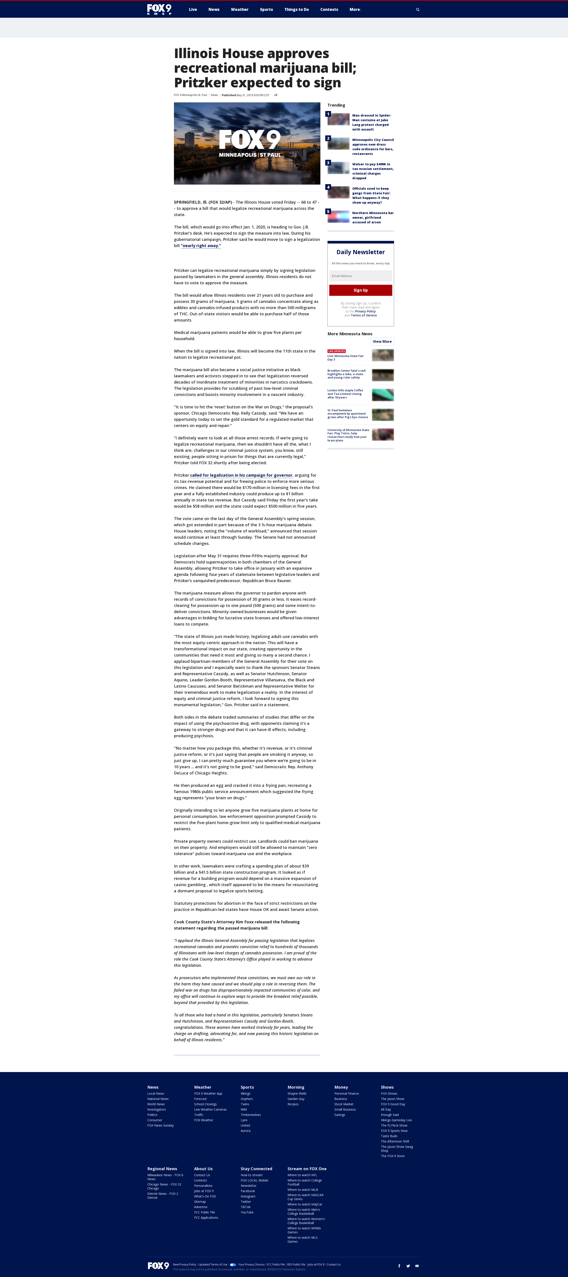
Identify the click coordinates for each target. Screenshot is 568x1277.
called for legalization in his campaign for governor (241, 475)
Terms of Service (364, 315)
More (355, 9)
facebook (399, 1265)
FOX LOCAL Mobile (254, 1180)
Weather (202, 1087)
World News (156, 1104)
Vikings (245, 1093)
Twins (245, 1104)
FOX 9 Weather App (208, 1093)
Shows (387, 1087)
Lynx (244, 1120)
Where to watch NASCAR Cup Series (305, 1197)
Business (340, 1099)
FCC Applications (206, 1217)
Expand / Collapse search (418, 9)
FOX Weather (203, 1120)
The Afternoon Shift (395, 1141)
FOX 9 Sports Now (394, 1131)
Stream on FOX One (307, 1168)
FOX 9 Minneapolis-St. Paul (190, 95)
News (214, 95)
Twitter (246, 1201)
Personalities (203, 1185)
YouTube (247, 1212)
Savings (339, 1115)
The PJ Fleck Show (394, 1125)
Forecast (200, 1099)
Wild (244, 1109)
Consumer (154, 1120)
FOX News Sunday (160, 1125)
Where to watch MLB (303, 1189)
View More (382, 341)
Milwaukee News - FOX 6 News (165, 1177)
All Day (386, 1109)
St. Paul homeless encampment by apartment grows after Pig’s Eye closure (347, 413)
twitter (408, 1265)
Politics (152, 1115)
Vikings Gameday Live (396, 1120)
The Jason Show (392, 1099)
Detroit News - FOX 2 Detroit (162, 1195)
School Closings (205, 1104)
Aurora (245, 1131)
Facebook (248, 1191)
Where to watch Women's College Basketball (306, 1221)
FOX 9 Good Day (393, 1104)
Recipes (293, 1104)
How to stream (251, 1175)
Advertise (200, 1207)
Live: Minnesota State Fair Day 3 (345, 357)
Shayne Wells (297, 1093)
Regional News (162, 1168)
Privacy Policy (365, 311)
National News (158, 1099)
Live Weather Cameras (210, 1109)
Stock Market (343, 1104)
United (245, 1125)
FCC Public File (204, 1212)
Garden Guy (296, 1099)
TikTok (245, 1207)
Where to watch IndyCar (305, 1204)
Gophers (247, 1099)
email (417, 1265)
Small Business (345, 1109)
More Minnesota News (349, 333)
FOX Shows (389, 1093)
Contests (200, 1180)
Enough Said (390, 1115)
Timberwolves (251, 1115)
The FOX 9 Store (393, 1156)
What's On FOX (205, 1196)
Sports (247, 1087)
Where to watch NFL (302, 1175)
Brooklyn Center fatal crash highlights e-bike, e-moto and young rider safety (346, 373)
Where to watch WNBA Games (304, 1230)
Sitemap (200, 1201)
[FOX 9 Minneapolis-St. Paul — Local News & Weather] (162, 9)
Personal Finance (346, 1093)
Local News (155, 1093)
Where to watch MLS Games (303, 1239)
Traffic (198, 1115)
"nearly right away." (201, 245)
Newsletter (248, 1185)
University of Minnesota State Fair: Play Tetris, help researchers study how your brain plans (348, 435)
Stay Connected (256, 1168)
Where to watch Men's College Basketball (304, 1211)
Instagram (248, 1196)
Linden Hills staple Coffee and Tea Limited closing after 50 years (345, 393)
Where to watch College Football (305, 1182)
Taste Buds (389, 1136)
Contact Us (202, 1175)
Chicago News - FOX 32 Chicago (164, 1186)
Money (341, 1087)
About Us (203, 1168)
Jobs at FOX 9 (204, 1191)
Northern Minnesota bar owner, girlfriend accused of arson (373, 217)
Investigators (156, 1109)
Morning (296, 1087)
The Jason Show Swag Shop (397, 1148)
